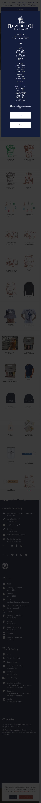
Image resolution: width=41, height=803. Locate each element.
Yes (20, 115)
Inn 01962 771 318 (20, 36)
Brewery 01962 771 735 (20, 38)
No (20, 125)
